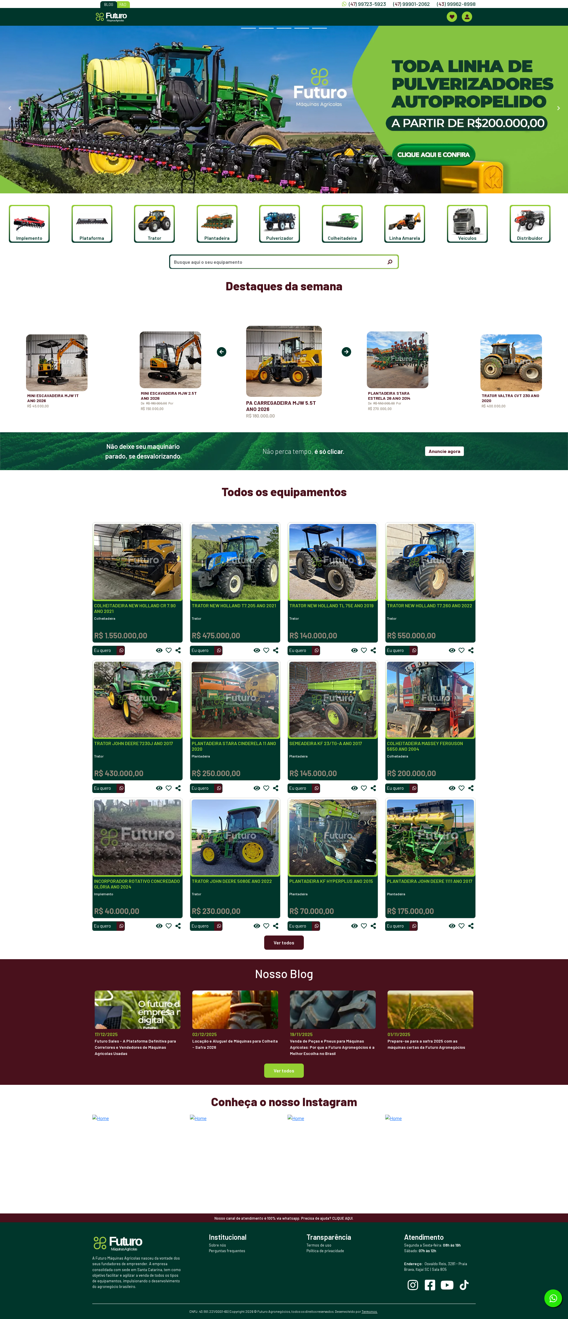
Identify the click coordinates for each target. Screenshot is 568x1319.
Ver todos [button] (284, 1070)
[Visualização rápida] (159, 650)
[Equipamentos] (452, 17)
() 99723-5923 (367, 4)
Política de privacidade (325, 1250)
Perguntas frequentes (227, 1250)
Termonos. (369, 1311)
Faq (123, 4)
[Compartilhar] (178, 650)
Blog (108, 4)
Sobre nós (217, 1245)
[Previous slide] (9, 108)
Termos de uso (318, 1245)
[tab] (248, 28)
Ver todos (284, 942)
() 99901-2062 (411, 4)
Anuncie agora (444, 451)
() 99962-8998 (456, 4)
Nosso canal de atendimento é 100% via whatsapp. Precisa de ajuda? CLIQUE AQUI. (284, 1218)
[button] (32, 224)
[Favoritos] (168, 650)
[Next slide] (558, 108)
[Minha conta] (467, 17)
